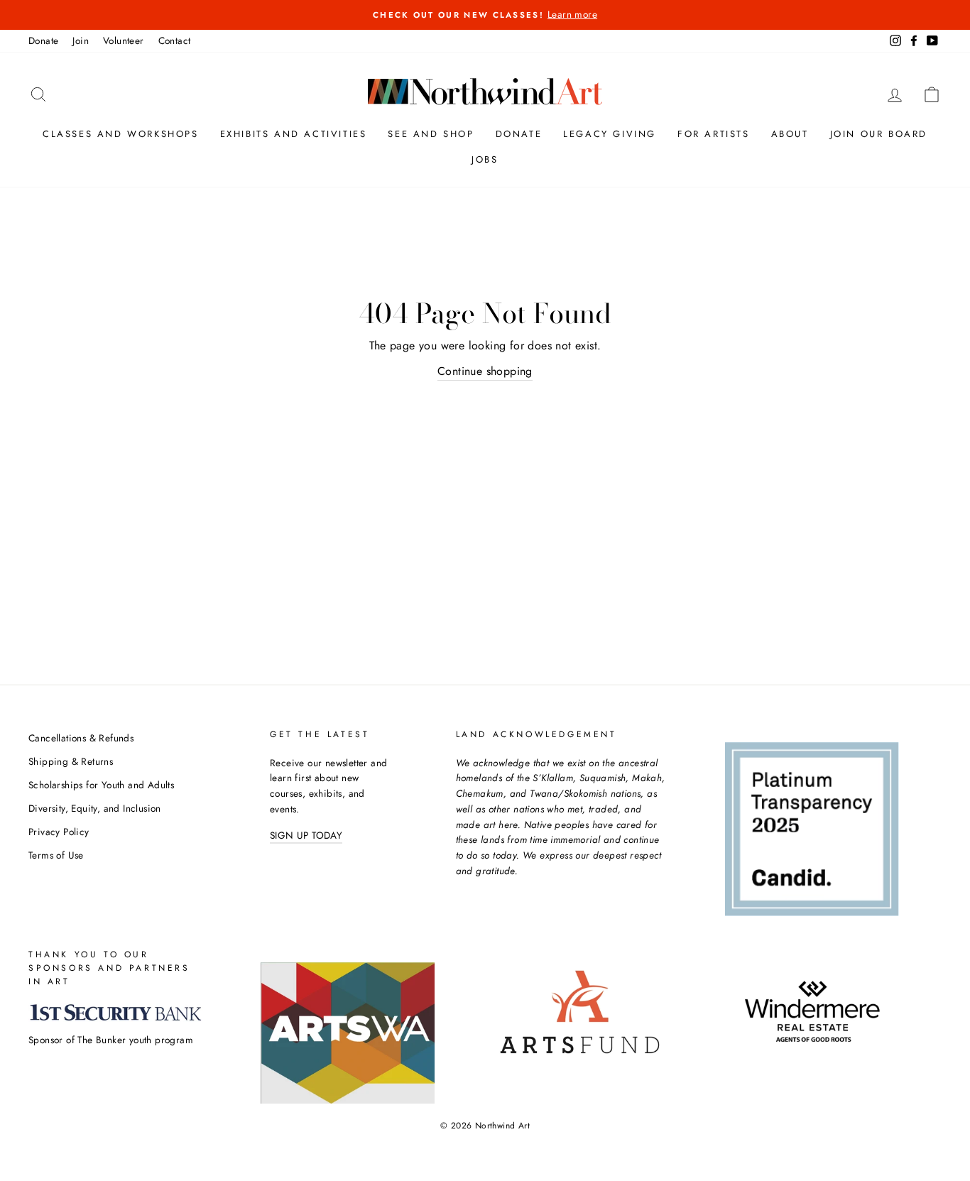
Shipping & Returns (70, 761)
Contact (174, 40)
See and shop (431, 134)
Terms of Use (56, 855)
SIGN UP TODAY (306, 835)
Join (80, 40)
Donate (43, 40)
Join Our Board (878, 134)
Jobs (485, 159)
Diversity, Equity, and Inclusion (94, 808)
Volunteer (123, 40)
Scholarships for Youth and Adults (101, 785)
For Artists (713, 134)
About (790, 134)
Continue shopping (485, 371)
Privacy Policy (58, 831)
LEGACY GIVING (609, 134)
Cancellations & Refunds (80, 738)
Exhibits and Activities (293, 134)
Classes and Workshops (121, 134)
